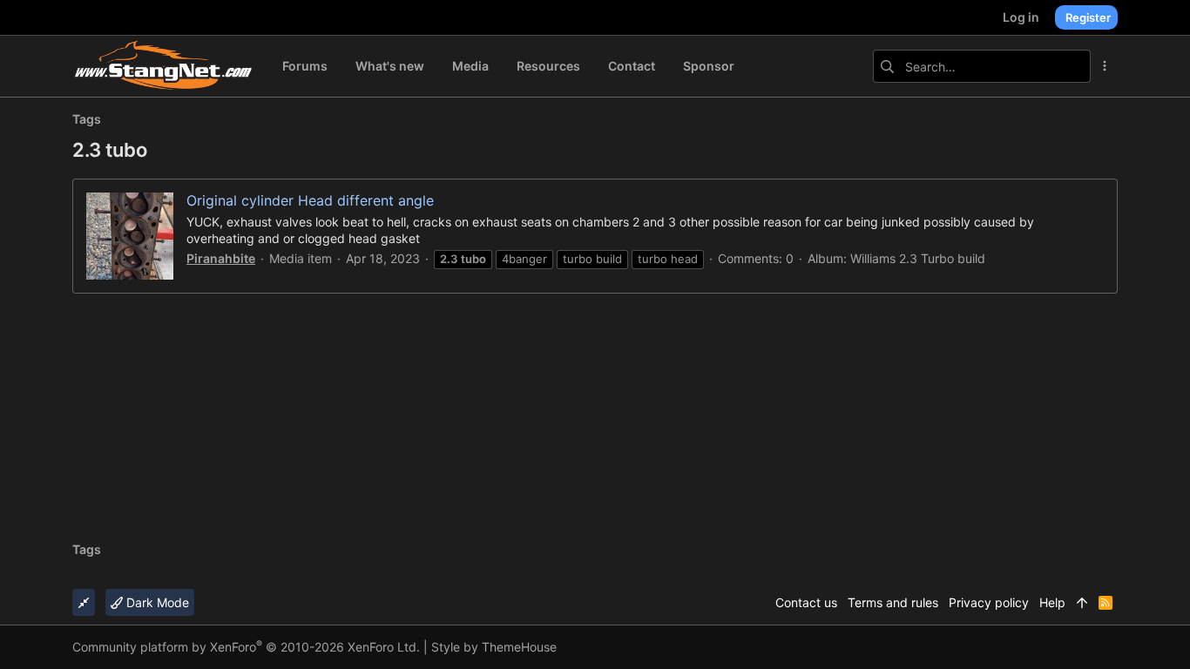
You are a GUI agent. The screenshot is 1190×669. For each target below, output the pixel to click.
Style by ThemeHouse (494, 646)
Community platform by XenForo (246, 646)
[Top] (1082, 603)
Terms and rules (893, 602)
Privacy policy (989, 602)
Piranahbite (220, 258)
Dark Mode (156, 602)
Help (1052, 602)
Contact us (806, 602)
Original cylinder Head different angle (310, 200)
